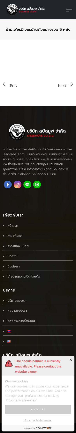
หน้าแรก (12, 225)
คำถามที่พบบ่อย (18, 246)
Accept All (38, 409)
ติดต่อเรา (13, 266)
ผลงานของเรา (17, 310)
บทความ (13, 256)
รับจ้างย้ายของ (52, 149)
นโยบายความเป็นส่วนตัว (23, 276)
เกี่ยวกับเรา (14, 236)
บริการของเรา (16, 300)
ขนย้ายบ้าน (10, 149)
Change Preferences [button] (38, 420)
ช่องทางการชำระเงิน (21, 321)
